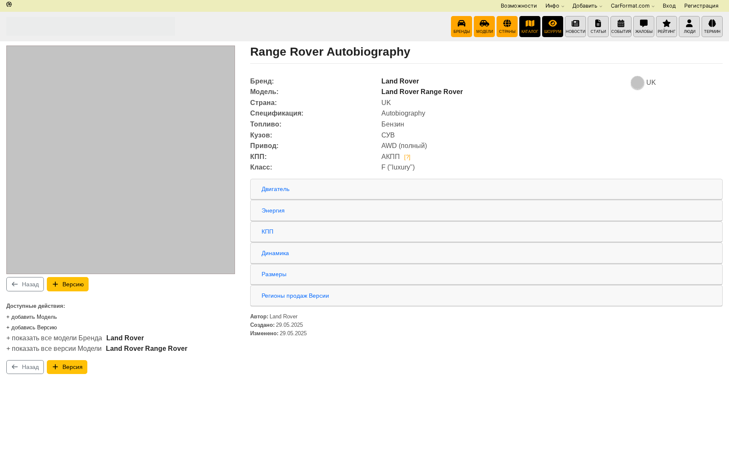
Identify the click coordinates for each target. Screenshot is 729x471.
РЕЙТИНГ (666, 32)
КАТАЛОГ (529, 32)
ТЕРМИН (712, 32)
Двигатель (275, 189)
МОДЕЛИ (484, 32)
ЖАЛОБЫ (644, 32)
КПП (267, 231)
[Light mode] (9, 5)
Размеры (274, 274)
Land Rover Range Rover (146, 348)
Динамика (275, 253)
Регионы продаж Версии (295, 295)
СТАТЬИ (598, 32)
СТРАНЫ (507, 32)
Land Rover (125, 338)
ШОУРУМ (553, 32)
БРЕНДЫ (462, 32)
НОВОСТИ (575, 32)
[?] (407, 157)
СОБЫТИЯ (621, 32)
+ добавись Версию (31, 327)
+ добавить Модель (31, 317)
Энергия (273, 210)
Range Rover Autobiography (330, 51)
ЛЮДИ (689, 32)
